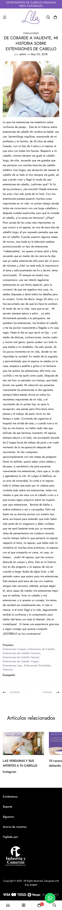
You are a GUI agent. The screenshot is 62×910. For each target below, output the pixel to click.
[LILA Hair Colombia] (31, 17)
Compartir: (9, 675)
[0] (39, 905)
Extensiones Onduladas (37, 665)
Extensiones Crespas (14, 649)
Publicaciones (31, 33)
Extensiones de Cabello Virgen (20, 661)
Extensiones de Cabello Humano (21, 653)
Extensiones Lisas (12, 665)
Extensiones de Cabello (41, 649)
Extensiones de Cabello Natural (21, 657)
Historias (8, 669)
